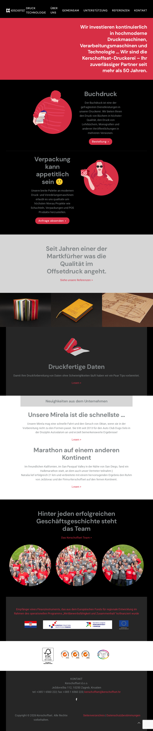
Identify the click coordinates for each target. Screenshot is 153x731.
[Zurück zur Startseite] (16, 10)
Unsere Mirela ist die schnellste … (76, 415)
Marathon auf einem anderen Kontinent (76, 454)
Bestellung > (100, 141)
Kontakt (140, 10)
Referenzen (121, 10)
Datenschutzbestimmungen (123, 715)
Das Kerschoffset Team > (76, 537)
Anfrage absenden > (52, 221)
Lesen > (76, 382)
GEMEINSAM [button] (70, 10)
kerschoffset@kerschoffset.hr (102, 691)
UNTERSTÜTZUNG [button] (96, 10)
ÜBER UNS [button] (54, 10)
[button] (139, 722)
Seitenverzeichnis (94, 715)
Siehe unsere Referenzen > (76, 280)
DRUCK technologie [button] (36, 10)
